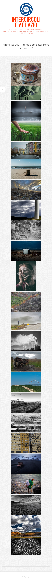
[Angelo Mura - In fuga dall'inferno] (26, 93)
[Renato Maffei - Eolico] (26, 210)
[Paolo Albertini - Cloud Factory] (26, 526)
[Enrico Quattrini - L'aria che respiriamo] (26, 341)
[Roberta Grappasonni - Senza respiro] (26, 150)
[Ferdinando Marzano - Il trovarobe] (26, 484)
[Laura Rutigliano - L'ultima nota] (26, 464)
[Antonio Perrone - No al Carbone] (26, 111)
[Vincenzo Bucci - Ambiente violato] (26, 302)
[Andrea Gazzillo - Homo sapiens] (26, 321)
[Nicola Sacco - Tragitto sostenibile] (26, 382)
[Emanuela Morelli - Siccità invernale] (26, 74)
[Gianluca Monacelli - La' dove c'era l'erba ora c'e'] (26, 403)
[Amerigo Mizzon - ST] (26, 276)
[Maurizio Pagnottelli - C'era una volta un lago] (26, 505)
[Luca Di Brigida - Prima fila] (26, 169)
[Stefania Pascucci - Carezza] (26, 131)
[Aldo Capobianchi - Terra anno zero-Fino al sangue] (26, 230)
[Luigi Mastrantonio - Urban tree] (26, 443)
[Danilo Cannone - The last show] (26, 251)
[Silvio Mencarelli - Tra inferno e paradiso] (26, 190)
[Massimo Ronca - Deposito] (26, 422)
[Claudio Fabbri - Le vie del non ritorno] (26, 546)
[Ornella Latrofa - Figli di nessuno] (26, 361)
